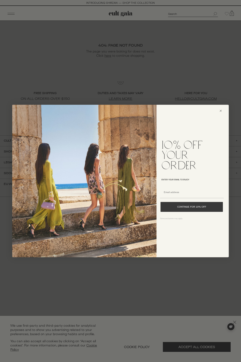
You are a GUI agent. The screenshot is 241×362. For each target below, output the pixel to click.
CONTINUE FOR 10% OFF (191, 206)
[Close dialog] (223, 111)
